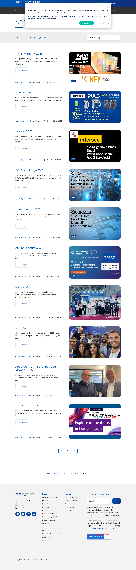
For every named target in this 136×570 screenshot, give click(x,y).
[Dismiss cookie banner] (108, 7)
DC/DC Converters (48, 520)
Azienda (68, 494)
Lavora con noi (69, 507)
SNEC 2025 (22, 286)
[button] (120, 4)
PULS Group (69, 510)
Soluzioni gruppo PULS (49, 517)
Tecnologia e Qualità (71, 497)
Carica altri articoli (68, 451)
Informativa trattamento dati (51, 534)
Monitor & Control (48, 513)
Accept (86, 23)
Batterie (45, 510)
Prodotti (18, 10)
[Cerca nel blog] (117, 38)
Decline (101, 23)
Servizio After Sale (71, 501)
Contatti (112, 10)
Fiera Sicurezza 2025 (28, 209)
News (73, 81)
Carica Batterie (47, 504)
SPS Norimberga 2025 (29, 170)
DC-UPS (45, 501)
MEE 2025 (21, 327)
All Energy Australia (28, 248)
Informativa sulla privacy (104, 528)
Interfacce (45, 507)
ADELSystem (21, 82)
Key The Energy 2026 (28, 53)
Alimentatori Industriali (49, 497)
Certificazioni (69, 504)
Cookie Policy (46, 540)
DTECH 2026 (23, 92)
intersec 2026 (23, 131)
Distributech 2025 (26, 405)
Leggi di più (22, 70)
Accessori (45, 523)
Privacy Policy (47, 537)
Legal (44, 530)
